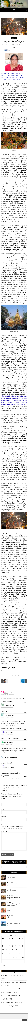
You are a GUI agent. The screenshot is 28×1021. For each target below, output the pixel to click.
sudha (6, 693)
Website (3, 816)
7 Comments (14, 675)
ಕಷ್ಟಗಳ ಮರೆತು (10, 917)
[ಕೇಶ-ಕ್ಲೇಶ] (4, 681)
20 (13, 954)
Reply (25, 702)
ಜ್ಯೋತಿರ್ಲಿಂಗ (14, 38)
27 (13, 957)
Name (3, 802)
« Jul (3, 965)
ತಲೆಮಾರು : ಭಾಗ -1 (11, 877)
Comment (4, 831)
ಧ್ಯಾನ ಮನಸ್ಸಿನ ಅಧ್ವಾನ (11, 890)
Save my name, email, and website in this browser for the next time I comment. (12, 827)
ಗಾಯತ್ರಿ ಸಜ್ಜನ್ (7, 732)
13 (12, 950)
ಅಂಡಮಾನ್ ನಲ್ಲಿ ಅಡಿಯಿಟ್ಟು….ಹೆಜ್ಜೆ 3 (14, 924)
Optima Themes (18, 1016)
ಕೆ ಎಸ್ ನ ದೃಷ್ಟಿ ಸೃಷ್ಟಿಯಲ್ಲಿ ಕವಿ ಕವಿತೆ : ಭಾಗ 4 (14, 898)
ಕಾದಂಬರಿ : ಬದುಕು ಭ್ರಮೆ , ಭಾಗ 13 (13, 884)
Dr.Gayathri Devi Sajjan (17, 44)
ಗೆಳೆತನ (8, 910)
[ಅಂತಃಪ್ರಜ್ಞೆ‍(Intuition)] (23, 681)
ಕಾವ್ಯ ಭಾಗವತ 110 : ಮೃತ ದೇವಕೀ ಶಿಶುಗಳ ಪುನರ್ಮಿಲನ (13, 904)
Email (2, 809)
